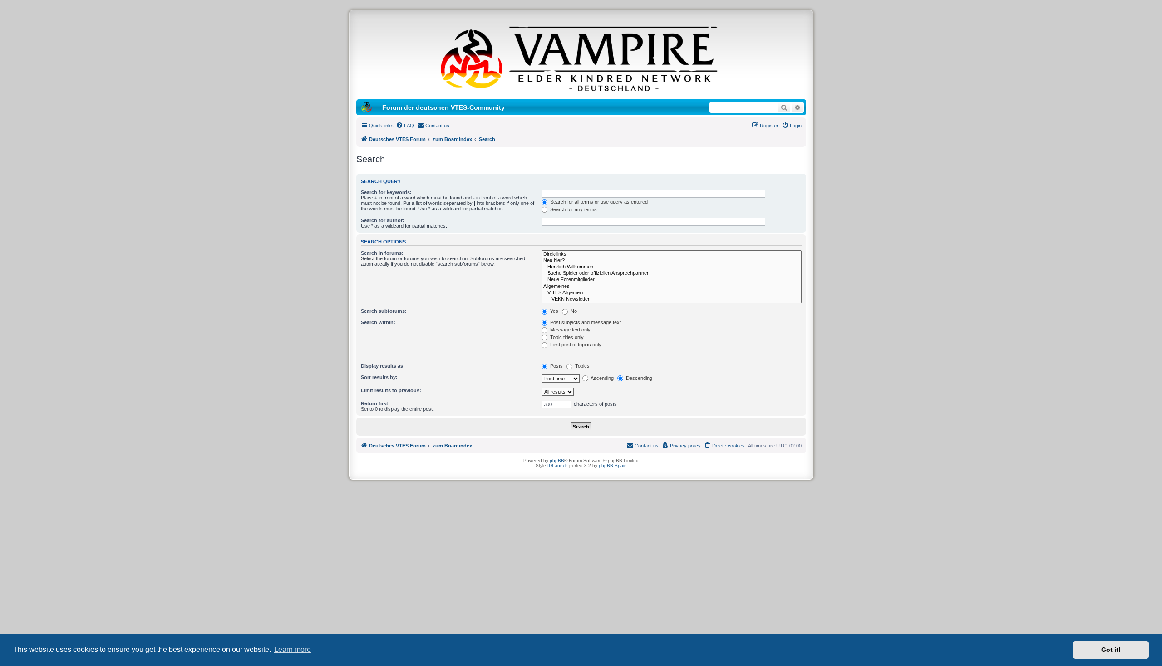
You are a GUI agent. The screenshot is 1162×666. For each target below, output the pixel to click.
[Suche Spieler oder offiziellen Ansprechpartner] (671, 273)
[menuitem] (405, 125)
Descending (638, 378)
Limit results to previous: (391, 390)
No (573, 311)
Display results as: (383, 366)
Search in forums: (382, 253)
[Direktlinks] (671, 254)
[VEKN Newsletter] (671, 299)
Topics (582, 366)
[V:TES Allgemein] (671, 293)
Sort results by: (379, 377)
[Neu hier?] (671, 261)
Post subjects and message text (585, 322)
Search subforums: (384, 311)
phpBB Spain (613, 465)
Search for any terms (573, 209)
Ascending (602, 378)
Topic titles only (566, 337)
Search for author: (382, 220)
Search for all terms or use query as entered (598, 201)
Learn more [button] (292, 649)
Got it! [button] (1111, 649)
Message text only (570, 329)
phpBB (557, 460)
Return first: (375, 403)
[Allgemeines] (671, 286)
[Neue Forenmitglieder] (671, 280)
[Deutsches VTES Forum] (581, 57)
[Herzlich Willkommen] (671, 267)
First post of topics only (575, 344)
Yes (553, 311)
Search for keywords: (386, 192)
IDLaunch (557, 465)
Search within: (378, 322)
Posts (556, 366)
